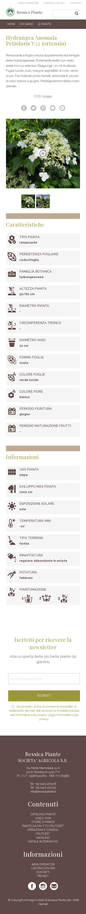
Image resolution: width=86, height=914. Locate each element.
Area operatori (28, 3)
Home (11, 24)
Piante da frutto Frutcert (43, 826)
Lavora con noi (54, 3)
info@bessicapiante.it (43, 791)
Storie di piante (43, 822)
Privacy (43, 876)
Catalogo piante (43, 814)
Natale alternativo (43, 841)
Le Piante (44, 24)
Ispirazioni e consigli (43, 829)
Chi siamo (26, 24)
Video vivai (43, 818)
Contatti (76, 3)
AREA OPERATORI (43, 864)
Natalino (43, 837)
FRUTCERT (43, 833)
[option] (43, 153)
